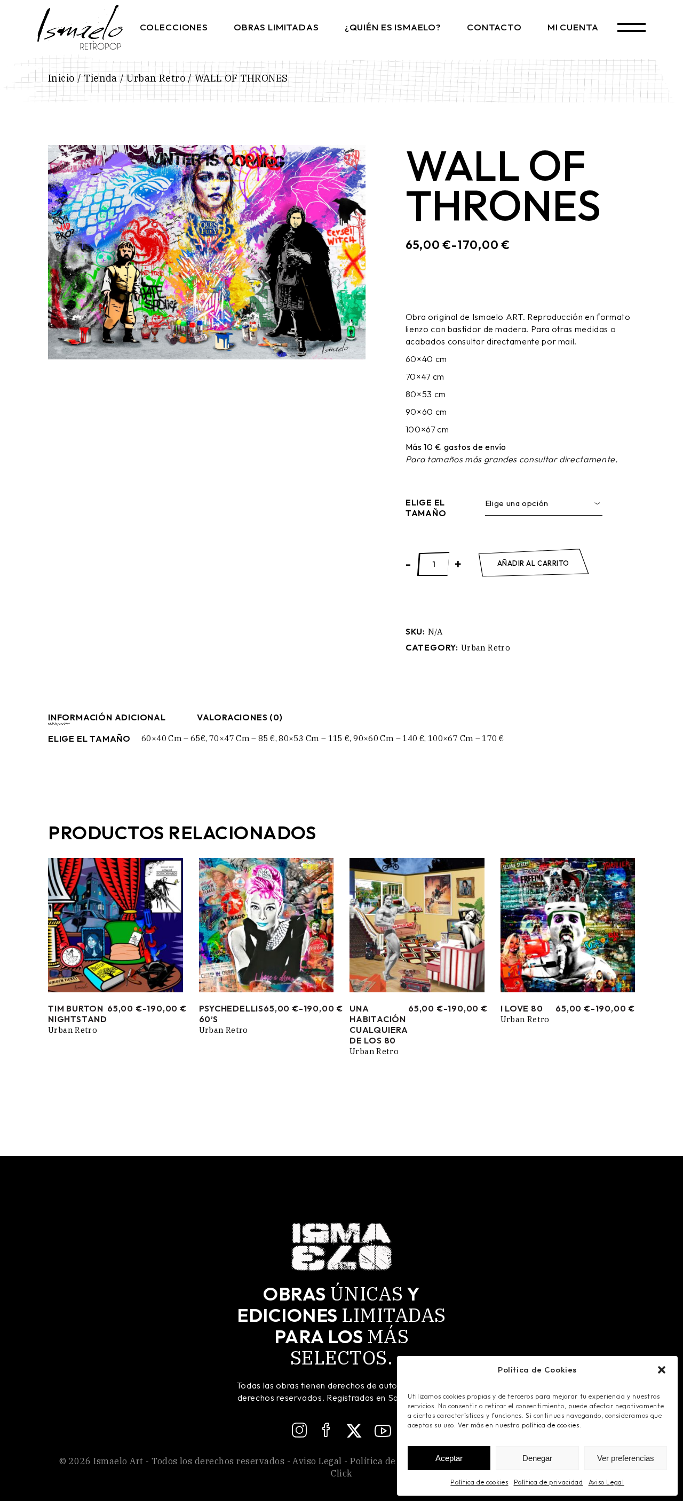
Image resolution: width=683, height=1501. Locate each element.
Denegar (537, 1458)
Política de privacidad (548, 1482)
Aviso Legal (606, 1482)
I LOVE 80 (522, 1008)
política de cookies (550, 1425)
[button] (661, 1369)
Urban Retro (485, 648)
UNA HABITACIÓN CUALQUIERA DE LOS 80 (379, 1024)
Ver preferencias (625, 1458)
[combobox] (543, 504)
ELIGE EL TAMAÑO (426, 507)
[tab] (107, 717)
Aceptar (449, 1458)
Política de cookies (479, 1482)
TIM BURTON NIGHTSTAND (77, 1013)
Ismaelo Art (118, 1461)
